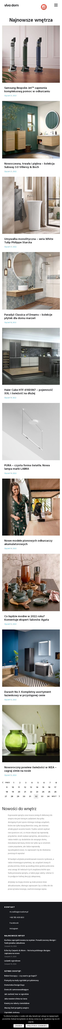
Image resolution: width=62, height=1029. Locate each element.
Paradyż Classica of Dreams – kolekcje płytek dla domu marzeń (28, 316)
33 (42, 796)
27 (6, 796)
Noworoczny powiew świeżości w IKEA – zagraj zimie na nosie (30, 769)
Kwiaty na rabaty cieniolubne (16, 1003)
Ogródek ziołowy (11, 1012)
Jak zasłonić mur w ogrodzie (16, 994)
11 (19, 787)
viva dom (11, 5)
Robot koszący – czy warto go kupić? (20, 976)
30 (24, 796)
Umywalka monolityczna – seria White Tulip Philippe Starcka (28, 240)
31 (30, 796)
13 (31, 787)
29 (18, 796)
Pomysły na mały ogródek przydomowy (21, 980)
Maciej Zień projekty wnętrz (16, 1008)
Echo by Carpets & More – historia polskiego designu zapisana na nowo (27, 952)
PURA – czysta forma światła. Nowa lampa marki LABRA (27, 467)
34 (48, 796)
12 (25, 787)
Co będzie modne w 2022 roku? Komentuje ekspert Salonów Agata (26, 618)
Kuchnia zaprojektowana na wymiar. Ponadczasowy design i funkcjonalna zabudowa (30, 942)
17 (55, 787)
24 (43, 792)
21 (25, 792)
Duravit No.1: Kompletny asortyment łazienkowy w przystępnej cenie (27, 693)
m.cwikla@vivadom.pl (19, 912)
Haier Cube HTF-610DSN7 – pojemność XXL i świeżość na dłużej (28, 391)
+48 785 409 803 (17, 917)
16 (49, 787)
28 (12, 796)
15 (43, 787)
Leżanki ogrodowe (12, 961)
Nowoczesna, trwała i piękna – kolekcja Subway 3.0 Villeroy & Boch (29, 165)
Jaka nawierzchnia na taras (15, 999)
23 (37, 792)
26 (55, 792)
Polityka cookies (37, 1026)
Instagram (14, 928)
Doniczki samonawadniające (16, 989)
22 (31, 792)
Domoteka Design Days (14, 985)
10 (13, 787)
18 (7, 792)
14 (37, 787)
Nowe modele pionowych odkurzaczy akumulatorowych (28, 542)
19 (13, 792)
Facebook (14, 923)
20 (19, 792)
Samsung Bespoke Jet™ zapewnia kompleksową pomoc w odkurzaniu (27, 89)
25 (49, 792)
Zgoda (18, 1026)
